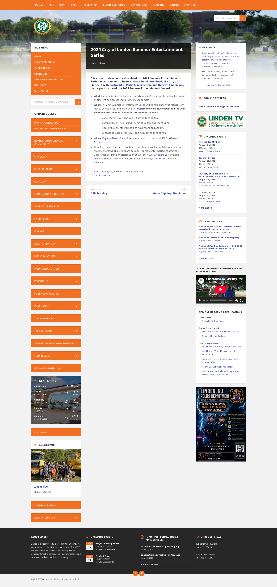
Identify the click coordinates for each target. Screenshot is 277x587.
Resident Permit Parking (213, 336)
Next (183, 189)
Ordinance (218, 252)
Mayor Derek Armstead (147, 81)
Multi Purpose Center (209, 167)
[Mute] (236, 300)
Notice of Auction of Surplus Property (219, 237)
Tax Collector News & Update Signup (160, 546)
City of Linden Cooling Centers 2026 (219, 106)
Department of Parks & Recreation (128, 85)
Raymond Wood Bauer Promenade (121, 138)
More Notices (206, 258)
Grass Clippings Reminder (169, 193)
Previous (95, 189)
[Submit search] (242, 18)
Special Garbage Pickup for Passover (160, 554)
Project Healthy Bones (211, 141)
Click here (97, 78)
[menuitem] (39, 5)
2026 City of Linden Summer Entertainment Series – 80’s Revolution (219, 175)
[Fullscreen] (241, 300)
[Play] (199, 300)
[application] (221, 289)
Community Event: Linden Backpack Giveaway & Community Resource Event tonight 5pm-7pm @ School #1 (221, 56)
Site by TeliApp (75, 579)
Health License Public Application (218, 366)
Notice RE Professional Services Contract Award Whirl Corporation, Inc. (221, 228)
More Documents (149, 564)
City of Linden (115, 171)
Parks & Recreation (134, 171)
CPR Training (99, 193)
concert (97, 175)
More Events (205, 208)
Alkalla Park (41, 486)
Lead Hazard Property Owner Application (221, 346)
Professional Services (222, 232)
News (102, 63)
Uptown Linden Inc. (170, 85)
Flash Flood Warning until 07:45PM (218, 71)
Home (93, 63)
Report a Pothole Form (213, 321)
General (217, 240)
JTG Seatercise (207, 192)
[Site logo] (42, 36)
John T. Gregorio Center (210, 151)
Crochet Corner (207, 157)
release (106, 175)
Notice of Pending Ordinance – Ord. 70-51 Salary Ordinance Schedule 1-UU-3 (220, 247)
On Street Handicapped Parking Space (220, 331)
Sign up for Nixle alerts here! (220, 85)
